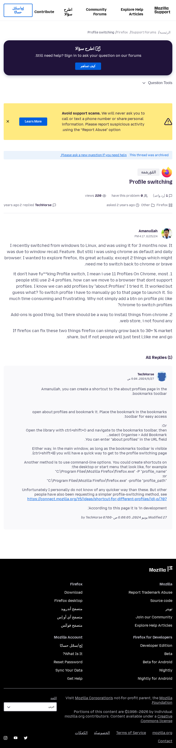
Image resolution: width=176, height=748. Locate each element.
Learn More (33, 121)
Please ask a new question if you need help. (93, 155)
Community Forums (96, 11)
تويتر (168, 609)
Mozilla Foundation (162, 700)
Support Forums (143, 32)
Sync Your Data (68, 670)
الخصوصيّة (102, 733)
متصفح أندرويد (71, 609)
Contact (165, 741)
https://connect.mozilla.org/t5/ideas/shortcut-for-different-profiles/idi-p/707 (97, 499)
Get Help (74, 678)
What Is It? (72, 654)
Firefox (122, 32)
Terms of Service (131, 733)
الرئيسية (165, 32)
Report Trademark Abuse (150, 592)
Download (73, 592)
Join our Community (154, 617)
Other (145, 205)
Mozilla (160, 569)
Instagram (5, 738)
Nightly (165, 670)
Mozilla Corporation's (94, 698)
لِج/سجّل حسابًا (18, 10)
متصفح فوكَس (71, 625)
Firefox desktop (68, 600)
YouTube (15, 738)
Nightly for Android (155, 678)
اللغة (53, 698)
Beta (168, 654)
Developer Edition (156, 645)
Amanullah (148, 231)
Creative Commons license (156, 718)
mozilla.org (162, 733)
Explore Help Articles (132, 11)
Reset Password (68, 662)
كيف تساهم (88, 66)
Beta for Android (157, 662)
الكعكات (81, 733)
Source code (161, 600)
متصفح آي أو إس (69, 617)
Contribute (44, 12)
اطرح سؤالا (68, 11)
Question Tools (160, 83)
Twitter (26, 738)
